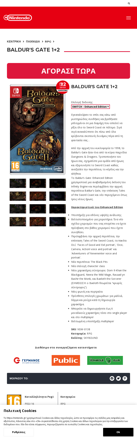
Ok (118, 432)
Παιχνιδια (33, 41)
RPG (48, 41)
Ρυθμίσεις (18, 432)
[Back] (6, 17)
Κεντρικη (14, 41)
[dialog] (68, 422)
